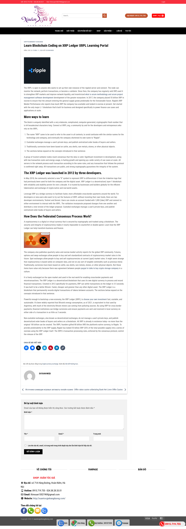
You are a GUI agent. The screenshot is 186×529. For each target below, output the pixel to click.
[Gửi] (104, 16)
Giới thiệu (70, 31)
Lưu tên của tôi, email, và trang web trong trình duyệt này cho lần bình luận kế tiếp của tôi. (60, 446)
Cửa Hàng (81, 523)
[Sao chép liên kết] (62, 347)
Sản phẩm (108, 31)
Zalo (65, 523)
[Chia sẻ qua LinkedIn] (56, 347)
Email (61, 434)
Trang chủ (59, 31)
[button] (163, 2)
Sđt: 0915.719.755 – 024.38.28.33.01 (32, 2)
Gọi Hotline (103, 523)
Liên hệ (119, 31)
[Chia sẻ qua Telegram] (44, 347)
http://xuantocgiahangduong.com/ (49, 498)
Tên (26, 434)
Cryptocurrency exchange (33, 42)
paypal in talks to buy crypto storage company (100, 268)
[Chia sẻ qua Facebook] (26, 347)
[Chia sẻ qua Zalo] (32, 347)
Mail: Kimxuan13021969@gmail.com (58, 2)
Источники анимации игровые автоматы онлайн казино (49, 390)
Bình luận (28, 412)
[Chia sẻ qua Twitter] (38, 347)
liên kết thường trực (71, 364)
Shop (99, 31)
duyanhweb (50, 50)
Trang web (97, 434)
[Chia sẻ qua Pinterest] (50, 347)
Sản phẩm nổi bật (85, 31)
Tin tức (128, 31)
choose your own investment (95, 299)
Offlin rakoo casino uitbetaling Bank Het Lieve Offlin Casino (98, 390)
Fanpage (125, 523)
